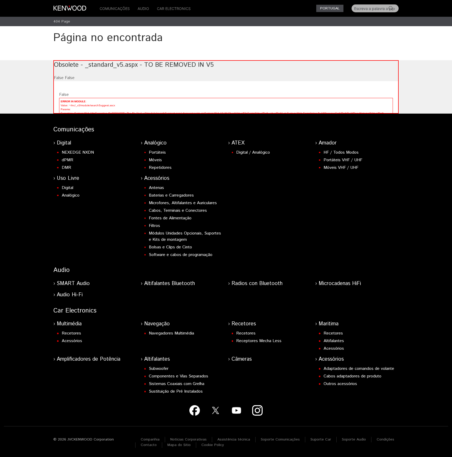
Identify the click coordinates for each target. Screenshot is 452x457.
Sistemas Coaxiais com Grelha (176, 384)
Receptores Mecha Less (258, 341)
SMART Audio (73, 283)
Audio (143, 8)
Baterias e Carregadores (171, 195)
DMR (66, 168)
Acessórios (156, 178)
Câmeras (241, 359)
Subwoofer (158, 369)
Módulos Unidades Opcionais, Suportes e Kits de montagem (185, 236)
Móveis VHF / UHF (341, 168)
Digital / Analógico (253, 152)
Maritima (328, 324)
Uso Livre (68, 178)
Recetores (71, 333)
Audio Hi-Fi (70, 295)
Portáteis (157, 152)
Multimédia (69, 324)
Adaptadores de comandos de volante (359, 369)
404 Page (61, 21)
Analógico (155, 143)
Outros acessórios (340, 384)
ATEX (238, 143)
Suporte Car (320, 439)
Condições (385, 439)
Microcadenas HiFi (340, 283)
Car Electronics (174, 8)
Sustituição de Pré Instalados (176, 391)
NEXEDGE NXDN (78, 152)
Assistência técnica (233, 439)
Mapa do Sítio (179, 445)
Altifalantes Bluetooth (169, 283)
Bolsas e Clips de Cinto (170, 247)
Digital (64, 143)
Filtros (154, 226)
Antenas (156, 188)
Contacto (149, 445)
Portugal (330, 8)
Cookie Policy (212, 445)
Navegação (157, 324)
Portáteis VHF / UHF (343, 160)
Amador (328, 143)
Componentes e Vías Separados (178, 376)
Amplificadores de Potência (88, 359)
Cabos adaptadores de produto (352, 376)
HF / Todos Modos (341, 152)
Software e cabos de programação (180, 255)
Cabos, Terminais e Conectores (178, 211)
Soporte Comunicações (280, 439)
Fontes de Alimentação (170, 218)
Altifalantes (334, 341)
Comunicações (115, 8)
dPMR (67, 160)
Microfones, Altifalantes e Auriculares (183, 203)
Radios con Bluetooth (256, 283)
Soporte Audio (354, 439)
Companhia (150, 439)
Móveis (155, 160)
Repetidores (160, 168)
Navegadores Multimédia (171, 333)
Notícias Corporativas (188, 439)
